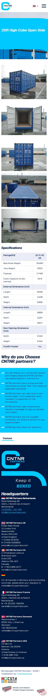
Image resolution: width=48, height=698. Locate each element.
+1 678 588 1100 (9, 655)
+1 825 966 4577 (12, 567)
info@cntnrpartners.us (12, 658)
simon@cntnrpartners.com (14, 546)
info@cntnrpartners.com (13, 513)
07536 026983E (12, 543)
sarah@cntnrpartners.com (14, 606)
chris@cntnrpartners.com (14, 570)
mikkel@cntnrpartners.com (14, 586)
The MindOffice (24, 674)
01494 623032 (11, 540)
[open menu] (44, 6)
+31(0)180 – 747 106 (11, 510)
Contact (7, 439)
